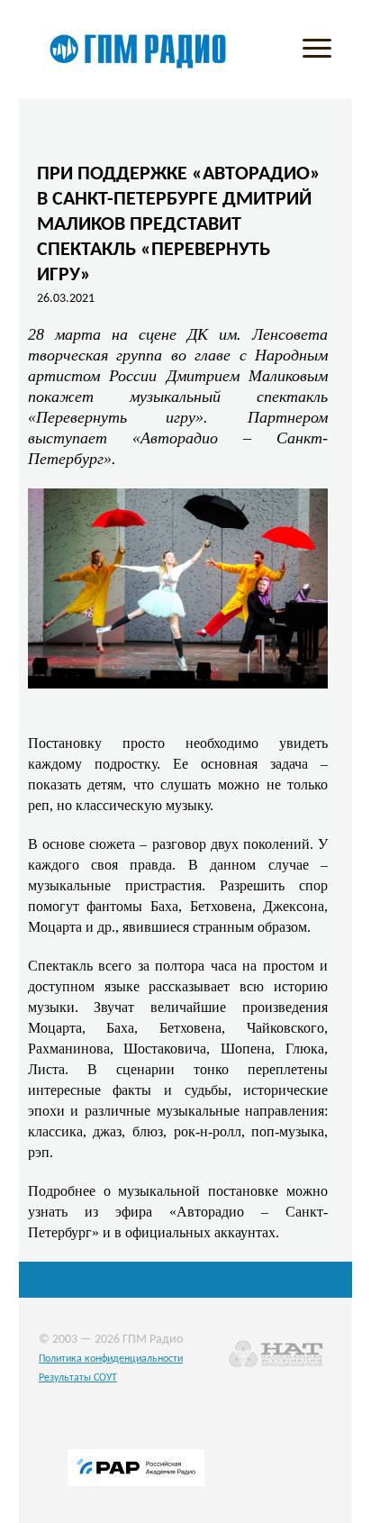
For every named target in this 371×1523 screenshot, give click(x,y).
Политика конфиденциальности (111, 1359)
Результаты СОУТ (78, 1378)
